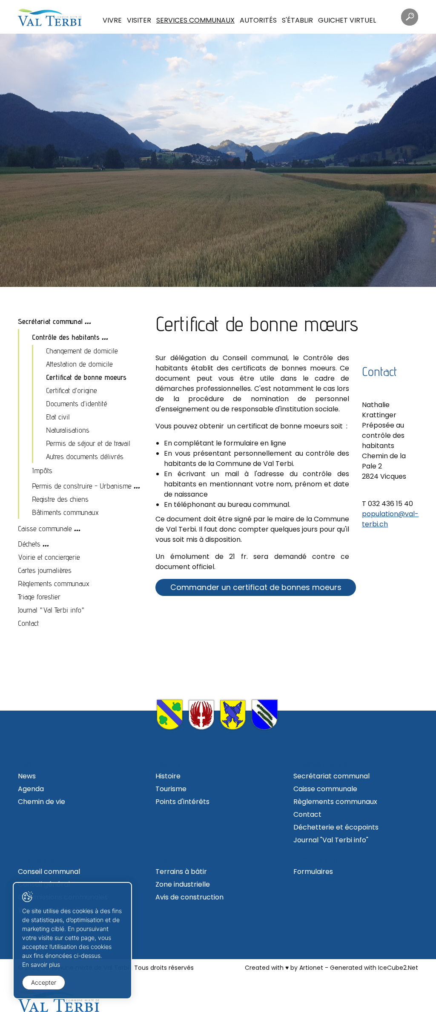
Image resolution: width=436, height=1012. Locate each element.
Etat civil (58, 416)
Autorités (258, 20)
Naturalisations (67, 429)
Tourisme (170, 789)
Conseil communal (49, 871)
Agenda (31, 789)
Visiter (139, 20)
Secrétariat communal (50, 321)
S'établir (297, 20)
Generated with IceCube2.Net (374, 967)
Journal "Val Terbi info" (51, 609)
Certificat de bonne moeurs (86, 377)
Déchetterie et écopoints (336, 827)
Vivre (112, 20)
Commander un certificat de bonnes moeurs (255, 587)
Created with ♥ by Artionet (284, 967)
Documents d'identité (76, 403)
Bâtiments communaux (65, 512)
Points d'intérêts (182, 802)
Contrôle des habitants (66, 337)
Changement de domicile (82, 350)
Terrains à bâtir (181, 871)
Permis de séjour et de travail (88, 443)
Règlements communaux (53, 583)
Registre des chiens (60, 498)
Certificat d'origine (71, 390)
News (27, 776)
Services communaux (195, 20)
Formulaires (313, 871)
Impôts (42, 470)
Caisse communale (45, 528)
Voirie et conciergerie (49, 556)
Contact (28, 623)
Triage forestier (39, 596)
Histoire (168, 776)
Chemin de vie (41, 802)
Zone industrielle (182, 884)
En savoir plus (41, 964)
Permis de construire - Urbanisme (82, 485)
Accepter (43, 982)
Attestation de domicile (79, 363)
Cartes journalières (45, 570)
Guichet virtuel (347, 20)
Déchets (29, 543)
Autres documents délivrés (84, 456)
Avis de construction (189, 897)
